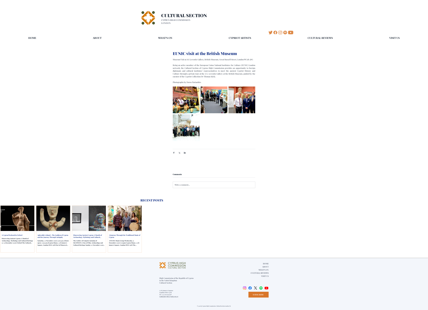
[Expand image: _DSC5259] (241, 100)
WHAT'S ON (264, 270)
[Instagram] (244, 288)
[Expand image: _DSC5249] (186, 100)
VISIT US (265, 276)
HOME (266, 263)
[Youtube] (266, 288)
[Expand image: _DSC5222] (214, 100)
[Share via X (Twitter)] (179, 153)
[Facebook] (250, 288)
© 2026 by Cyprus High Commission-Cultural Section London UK (214, 306)
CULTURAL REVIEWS (260, 273)
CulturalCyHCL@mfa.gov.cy (168, 296)
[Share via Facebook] (174, 153)
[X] (255, 288)
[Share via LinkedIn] (185, 153)
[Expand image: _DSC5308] (186, 127)
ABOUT (265, 267)
